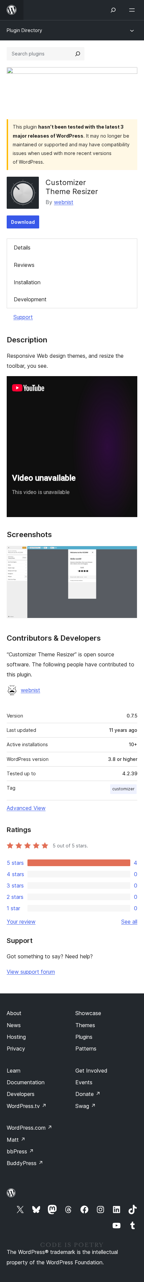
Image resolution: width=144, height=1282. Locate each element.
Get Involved (91, 1070)
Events (83, 1082)
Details (22, 247)
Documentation (26, 1082)
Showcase (88, 1013)
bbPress (20, 1151)
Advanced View (26, 808)
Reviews (24, 265)
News (14, 1025)
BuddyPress (25, 1163)
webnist (63, 202)
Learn (13, 1070)
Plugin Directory (24, 30)
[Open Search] (113, 10)
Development (30, 299)
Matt (16, 1139)
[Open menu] (133, 10)
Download (23, 222)
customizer (123, 788)
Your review (21, 921)
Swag (85, 1106)
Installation (27, 282)
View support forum (31, 971)
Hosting (16, 1036)
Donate (87, 1094)
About (14, 1013)
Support (23, 317)
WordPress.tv (27, 1106)
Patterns (85, 1048)
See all (129, 921)
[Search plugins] (77, 53)
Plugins (83, 1036)
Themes (85, 1025)
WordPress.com (29, 1127)
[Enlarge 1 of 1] (128, 554)
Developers (20, 1094)
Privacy (16, 1048)
